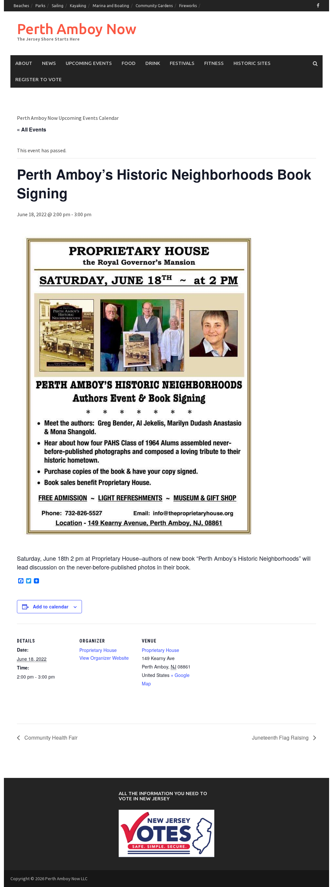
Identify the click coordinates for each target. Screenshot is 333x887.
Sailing (57, 6)
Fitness (214, 63)
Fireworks (188, 6)
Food (129, 63)
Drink (152, 63)
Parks (40, 6)
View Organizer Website (104, 658)
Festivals (182, 63)
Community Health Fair (50, 737)
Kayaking (78, 6)
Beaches (21, 6)
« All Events (31, 129)
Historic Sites (252, 63)
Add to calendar (50, 606)
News (49, 63)
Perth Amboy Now (76, 29)
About (23, 63)
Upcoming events (89, 63)
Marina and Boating (111, 6)
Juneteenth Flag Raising (281, 737)
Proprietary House (98, 650)
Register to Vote (38, 79)
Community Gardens (154, 6)
